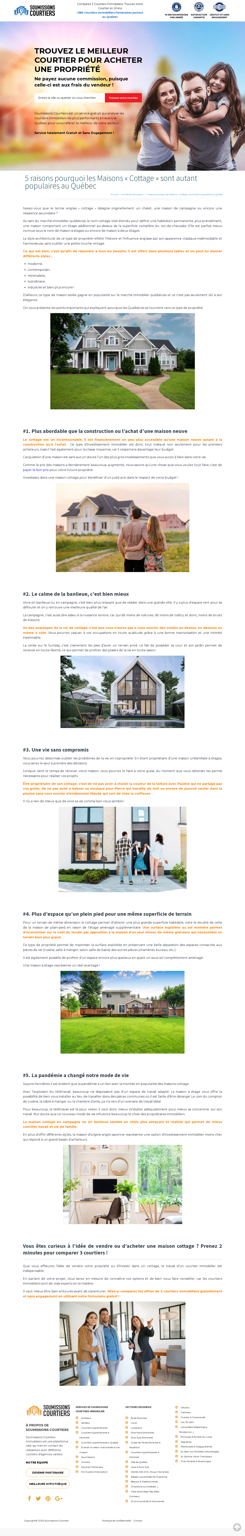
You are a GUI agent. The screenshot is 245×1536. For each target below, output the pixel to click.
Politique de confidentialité (116, 1520)
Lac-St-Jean (187, 1422)
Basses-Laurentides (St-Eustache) (149, 1476)
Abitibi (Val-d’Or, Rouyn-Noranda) (150, 1471)
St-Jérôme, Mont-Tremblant (196, 1456)
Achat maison (136, 194)
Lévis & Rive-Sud (140, 1467)
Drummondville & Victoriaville (147, 1501)
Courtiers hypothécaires (94, 1427)
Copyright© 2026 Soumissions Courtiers (46, 1520)
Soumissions (88, 1457)
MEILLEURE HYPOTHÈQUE (48, 1484)
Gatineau (186, 1412)
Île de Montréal (139, 1418)
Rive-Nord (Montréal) (142, 1432)
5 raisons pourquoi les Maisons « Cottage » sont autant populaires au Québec (185, 194)
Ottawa (185, 1407)
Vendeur (85, 1422)
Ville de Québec (139, 1462)
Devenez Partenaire (92, 1467)
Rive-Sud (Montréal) (142, 1437)
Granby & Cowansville (193, 1417)
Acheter (125, 194)
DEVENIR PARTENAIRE (48, 1472)
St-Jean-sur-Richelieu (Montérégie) (200, 1451)
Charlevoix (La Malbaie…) (144, 1486)
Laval (134, 1422)
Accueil (114, 194)
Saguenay (186, 1441)
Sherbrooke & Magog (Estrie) (196, 1446)
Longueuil (136, 1427)
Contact (85, 1462)
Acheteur (86, 1418)
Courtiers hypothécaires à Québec (99, 1442)
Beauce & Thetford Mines (144, 1481)
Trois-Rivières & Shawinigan (196, 1461)
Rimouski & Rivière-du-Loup (196, 1436)
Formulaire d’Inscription (94, 1471)
